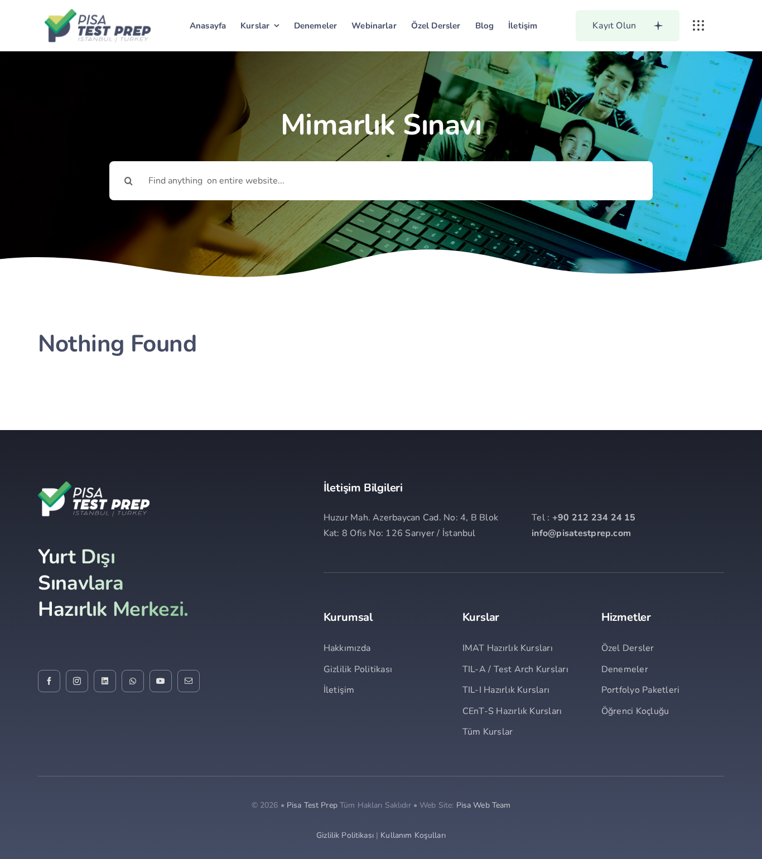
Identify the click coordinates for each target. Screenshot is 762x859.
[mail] (188, 681)
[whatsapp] (133, 681)
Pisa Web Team (483, 805)
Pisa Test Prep (312, 805)
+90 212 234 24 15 (594, 517)
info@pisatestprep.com (581, 533)
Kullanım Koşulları (413, 835)
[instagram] (77, 681)
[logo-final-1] (98, 13)
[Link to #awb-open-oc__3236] (698, 25)
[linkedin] (105, 681)
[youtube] (160, 681)
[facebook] (49, 681)
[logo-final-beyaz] (93, 486)
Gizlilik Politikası (345, 835)
